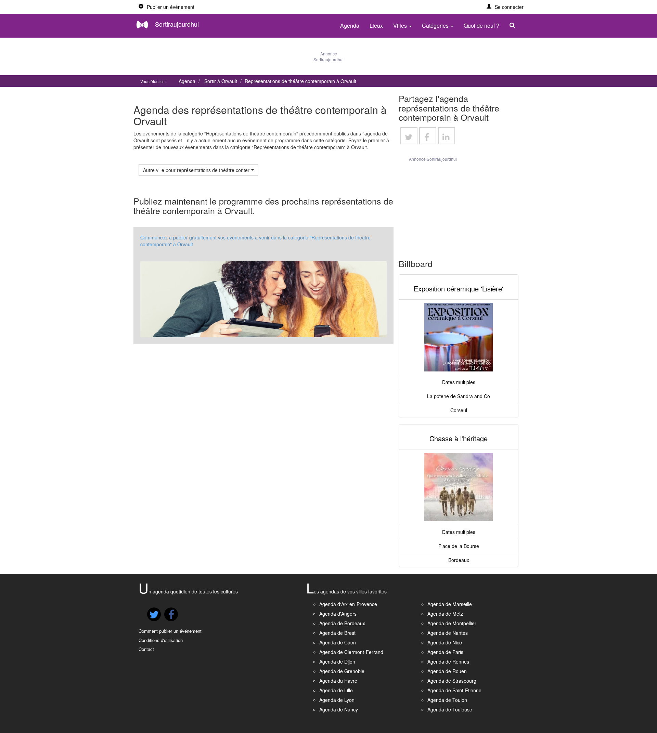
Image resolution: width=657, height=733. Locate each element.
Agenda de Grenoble (341, 671)
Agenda (349, 25)
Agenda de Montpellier (451, 623)
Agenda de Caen (337, 642)
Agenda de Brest (337, 632)
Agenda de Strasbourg (451, 680)
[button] (505, 7)
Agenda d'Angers (338, 613)
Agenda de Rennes (448, 661)
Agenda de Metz (445, 613)
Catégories (436, 25)
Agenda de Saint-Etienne (454, 690)
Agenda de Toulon (447, 699)
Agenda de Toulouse (449, 709)
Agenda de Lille (336, 690)
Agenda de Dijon (337, 661)
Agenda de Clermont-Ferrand (351, 652)
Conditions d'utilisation (161, 640)
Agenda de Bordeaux (342, 623)
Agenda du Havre (338, 680)
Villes (400, 25)
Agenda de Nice (444, 642)
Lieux (376, 25)
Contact (146, 649)
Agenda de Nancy (338, 709)
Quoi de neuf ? (481, 25)
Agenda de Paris (445, 652)
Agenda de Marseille (449, 604)
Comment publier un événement (170, 631)
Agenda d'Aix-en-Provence (348, 604)
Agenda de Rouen (447, 671)
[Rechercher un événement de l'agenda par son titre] (514, 26)
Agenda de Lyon (337, 699)
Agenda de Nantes (447, 632)
